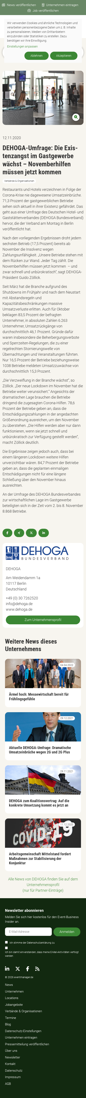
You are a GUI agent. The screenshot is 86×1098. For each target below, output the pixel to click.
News (9, 985)
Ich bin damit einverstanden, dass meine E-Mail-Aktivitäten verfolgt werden (42, 954)
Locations (11, 998)
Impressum (13, 1077)
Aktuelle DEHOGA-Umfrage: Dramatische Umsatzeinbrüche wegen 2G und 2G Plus (40, 749)
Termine (10, 1018)
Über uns (11, 1051)
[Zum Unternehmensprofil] (37, 553)
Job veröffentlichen (46, 11)
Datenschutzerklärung (39, 942)
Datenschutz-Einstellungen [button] (23, 1031)
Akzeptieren (63, 55)
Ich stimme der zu (32, 942)
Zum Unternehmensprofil (43, 620)
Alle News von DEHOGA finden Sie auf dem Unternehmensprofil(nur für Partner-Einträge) (43, 885)
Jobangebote (14, 1005)
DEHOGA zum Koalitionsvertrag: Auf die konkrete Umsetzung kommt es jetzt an (39, 803)
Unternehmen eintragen (62, 5)
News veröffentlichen (21, 5)
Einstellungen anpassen (22, 46)
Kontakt (10, 1064)
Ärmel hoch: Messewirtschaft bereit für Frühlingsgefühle (39, 696)
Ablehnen (36, 55)
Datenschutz (13, 1070)
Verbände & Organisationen (23, 1011)
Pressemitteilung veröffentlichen (27, 1044)
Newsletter (12, 1057)
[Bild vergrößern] (43, 98)
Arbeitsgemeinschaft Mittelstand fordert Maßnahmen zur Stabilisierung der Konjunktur (40, 858)
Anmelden (66, 932)
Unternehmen (14, 991)
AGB (8, 1084)
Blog (8, 1024)
